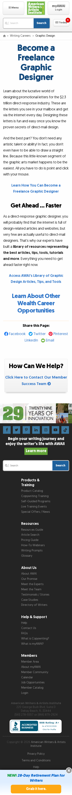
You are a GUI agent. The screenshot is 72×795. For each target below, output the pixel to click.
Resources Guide (32, 530)
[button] (13, 8)
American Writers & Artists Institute (48, 744)
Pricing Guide (29, 540)
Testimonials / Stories (35, 595)
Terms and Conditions (36, 760)
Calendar (27, 677)
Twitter (39, 333)
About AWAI (29, 574)
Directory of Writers (34, 605)
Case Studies (29, 600)
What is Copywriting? (35, 638)
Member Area (30, 662)
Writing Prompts (31, 550)
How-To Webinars (33, 545)
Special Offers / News (35, 512)
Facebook (17, 333)
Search (41, 23)
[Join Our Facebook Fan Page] (6, 430)
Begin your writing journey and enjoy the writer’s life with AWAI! (36, 445)
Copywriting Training (35, 496)
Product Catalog (32, 491)
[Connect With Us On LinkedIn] (36, 430)
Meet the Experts (32, 584)
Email (50, 340)
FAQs (24, 633)
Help (24, 623)
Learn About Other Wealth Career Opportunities (36, 303)
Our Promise (29, 579)
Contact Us (28, 628)
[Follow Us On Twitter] (16, 430)
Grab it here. (36, 789)
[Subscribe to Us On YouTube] (55, 430)
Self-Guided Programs (35, 501)
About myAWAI (31, 667)
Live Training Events (34, 507)
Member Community (34, 672)
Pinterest (60, 333)
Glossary (26, 556)
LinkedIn (31, 340)
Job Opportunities (32, 682)
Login (24, 693)
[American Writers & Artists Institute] (36, 8)
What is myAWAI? (32, 644)
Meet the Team (31, 589)
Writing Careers (20, 36)
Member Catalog (32, 688)
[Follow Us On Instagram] (45, 430)
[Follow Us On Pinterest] (26, 430)
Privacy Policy (36, 754)
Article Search (30, 535)
